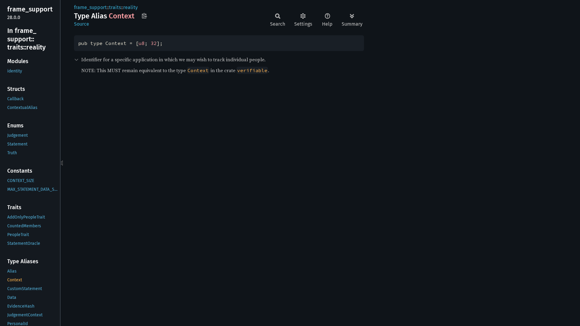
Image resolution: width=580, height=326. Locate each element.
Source (81, 24)
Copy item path (144, 16)
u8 (142, 43)
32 (154, 43)
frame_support (90, 7)
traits (115, 7)
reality (130, 7)
